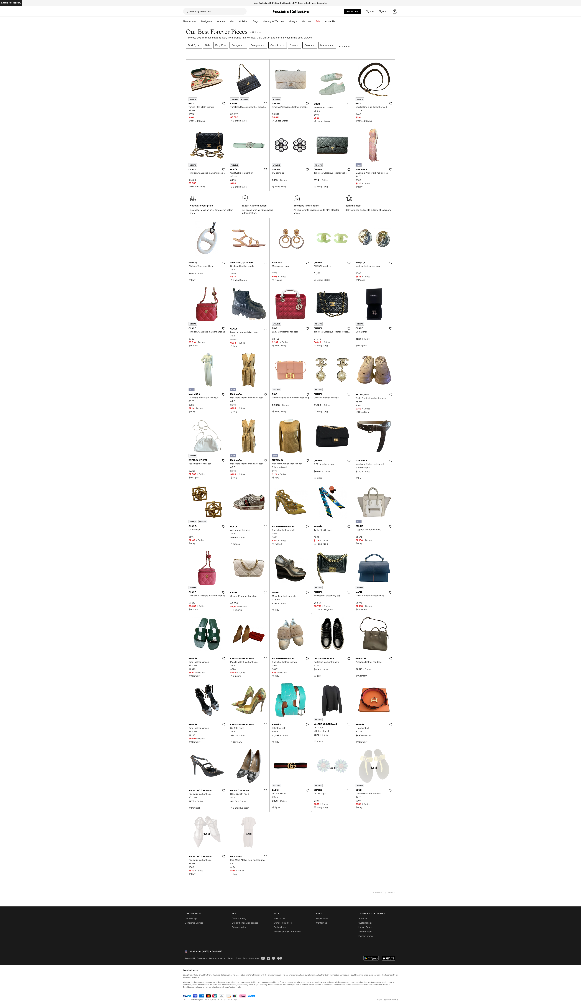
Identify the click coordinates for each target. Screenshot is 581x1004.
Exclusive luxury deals (306, 205)
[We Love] (313, 21)
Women (221, 21)
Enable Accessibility (11, 2)
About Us (330, 21)
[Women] (227, 21)
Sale (318, 21)
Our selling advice (283, 922)
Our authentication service (245, 922)
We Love (306, 21)
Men (232, 21)
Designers (206, 21)
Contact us (321, 922)
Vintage (293, 21)
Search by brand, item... (201, 11)
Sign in (370, 11)
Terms (230, 958)
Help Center (322, 918)
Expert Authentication (254, 205)
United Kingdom (197, 1000)
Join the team (365, 931)
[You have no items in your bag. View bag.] (395, 11)
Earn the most (353, 205)
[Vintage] (299, 21)
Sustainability (365, 922)
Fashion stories (365, 936)
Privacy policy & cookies (247, 958)
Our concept (191, 918)
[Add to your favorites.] (223, 104)
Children (243, 21)
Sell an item (352, 11)
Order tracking (239, 918)
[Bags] (261, 21)
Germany (221, 1000)
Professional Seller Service (287, 931)
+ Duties (282, 180)
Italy (236, 1000)
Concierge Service (194, 922)
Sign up (383, 11)
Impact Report (365, 927)
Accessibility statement (196, 958)
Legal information (217, 958)
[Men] (237, 21)
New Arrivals (189, 21)
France (186, 1000)
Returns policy (239, 927)
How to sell (279, 918)
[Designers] (214, 21)
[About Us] (337, 21)
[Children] (250, 21)
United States (210, 1000)
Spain (230, 1000)
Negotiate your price (201, 205)
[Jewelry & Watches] (286, 21)
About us (362, 918)
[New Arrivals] (199, 21)
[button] (395, 11)
